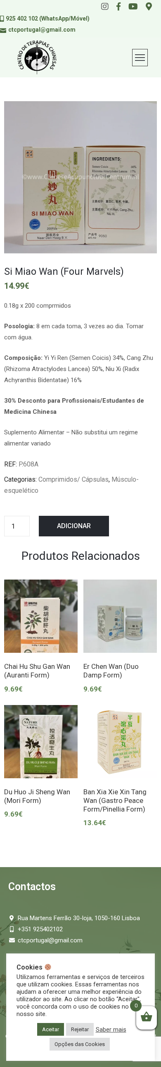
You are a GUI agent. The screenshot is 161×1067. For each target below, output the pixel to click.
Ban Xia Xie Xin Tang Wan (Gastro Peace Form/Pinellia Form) (115, 801)
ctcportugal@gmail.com (42, 29)
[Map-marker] (149, 6)
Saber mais (111, 1029)
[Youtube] (133, 6)
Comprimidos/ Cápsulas (73, 479)
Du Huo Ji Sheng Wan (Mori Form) (37, 796)
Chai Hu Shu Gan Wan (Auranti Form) (37, 670)
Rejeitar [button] (80, 1029)
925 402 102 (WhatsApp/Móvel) (48, 18)
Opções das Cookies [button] (79, 1044)
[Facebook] (118, 6)
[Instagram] (105, 6)
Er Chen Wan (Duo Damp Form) (111, 670)
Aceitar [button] (50, 1029)
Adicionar (74, 526)
